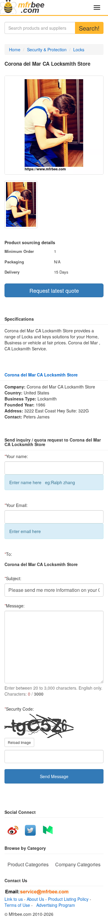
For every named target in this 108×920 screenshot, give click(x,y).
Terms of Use (17, 905)
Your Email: (16, 505)
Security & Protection (47, 49)
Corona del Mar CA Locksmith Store (41, 375)
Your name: (16, 456)
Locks (78, 49)
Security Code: (19, 709)
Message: (14, 606)
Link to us (13, 899)
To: (8, 554)
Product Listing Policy (68, 899)
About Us (35, 899)
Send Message (54, 776)
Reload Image (19, 742)
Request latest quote (54, 290)
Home (14, 49)
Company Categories (77, 864)
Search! (89, 28)
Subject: (12, 578)
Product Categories (28, 864)
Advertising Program (54, 905)
